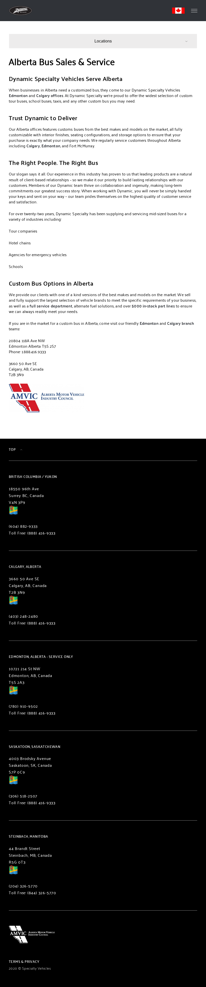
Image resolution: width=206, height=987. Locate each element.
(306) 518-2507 (23, 795)
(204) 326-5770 (23, 885)
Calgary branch (180, 323)
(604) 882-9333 (23, 526)
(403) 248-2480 (23, 616)
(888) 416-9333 (41, 532)
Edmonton (18, 95)
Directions (13, 514)
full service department (51, 305)
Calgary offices (49, 95)
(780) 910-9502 (23, 706)
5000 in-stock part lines (153, 305)
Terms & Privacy (24, 961)
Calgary (33, 145)
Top (12, 449)
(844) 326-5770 (41, 892)
